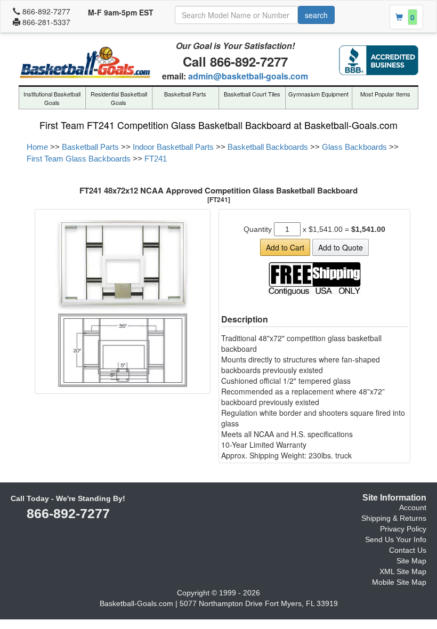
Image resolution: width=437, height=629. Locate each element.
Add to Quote (340, 247)
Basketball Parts (185, 94)
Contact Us (407, 553)
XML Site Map (402, 574)
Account (412, 510)
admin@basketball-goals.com (248, 76)
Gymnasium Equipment (318, 94)
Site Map (411, 564)
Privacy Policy (403, 532)
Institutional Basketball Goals (51, 98)
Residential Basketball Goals (119, 98)
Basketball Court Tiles (252, 94)
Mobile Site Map (399, 585)
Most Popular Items (385, 94)
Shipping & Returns (393, 521)
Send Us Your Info (395, 542)
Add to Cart (285, 247)
